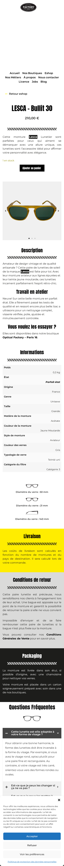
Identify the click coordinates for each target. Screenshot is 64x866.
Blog (44, 81)
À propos (30, 77)
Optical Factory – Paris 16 (20, 337)
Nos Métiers (13, 77)
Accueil (15, 73)
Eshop (49, 73)
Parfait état (53, 382)
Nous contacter (48, 77)
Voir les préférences (32, 854)
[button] (59, 800)
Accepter (32, 836)
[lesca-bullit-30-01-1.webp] (32, 211)
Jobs (35, 81)
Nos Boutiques (32, 73)
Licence (24, 81)
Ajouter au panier (31, 168)
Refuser (32, 845)
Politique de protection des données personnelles (32, 861)
